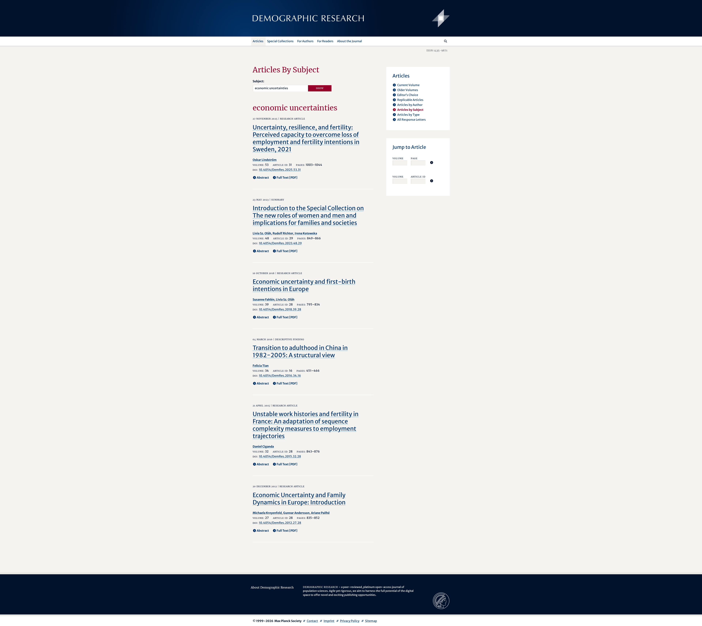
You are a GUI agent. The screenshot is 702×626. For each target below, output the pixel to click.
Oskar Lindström (265, 160)
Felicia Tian (261, 365)
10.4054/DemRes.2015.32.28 (280, 456)
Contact (312, 621)
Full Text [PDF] (287, 177)
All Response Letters (411, 119)
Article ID (418, 176)
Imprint (329, 621)
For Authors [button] (305, 41)
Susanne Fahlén (263, 299)
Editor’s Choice (407, 95)
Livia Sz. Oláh (262, 233)
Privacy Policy (349, 621)
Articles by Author (409, 105)
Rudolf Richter (283, 233)
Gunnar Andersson (296, 513)
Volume (397, 158)
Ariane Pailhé (320, 513)
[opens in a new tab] (441, 600)
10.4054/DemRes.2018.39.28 (280, 309)
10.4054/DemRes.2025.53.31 (280, 169)
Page (414, 158)
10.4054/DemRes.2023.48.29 (280, 243)
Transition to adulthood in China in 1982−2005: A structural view (300, 351)
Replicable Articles (410, 100)
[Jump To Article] (431, 162)
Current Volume (408, 85)
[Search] (445, 41)
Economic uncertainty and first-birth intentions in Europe (304, 285)
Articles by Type (408, 114)
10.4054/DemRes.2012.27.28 (280, 523)
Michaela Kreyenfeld (267, 513)
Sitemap (371, 621)
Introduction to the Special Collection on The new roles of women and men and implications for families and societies (308, 216)
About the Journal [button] (349, 41)
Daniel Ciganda (263, 446)
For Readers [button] (325, 41)
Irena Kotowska (306, 233)
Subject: (258, 81)
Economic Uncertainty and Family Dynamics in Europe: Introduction (299, 498)
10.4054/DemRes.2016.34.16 (280, 375)
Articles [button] (258, 41)
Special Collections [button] (280, 41)
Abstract (263, 177)
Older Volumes (407, 90)
